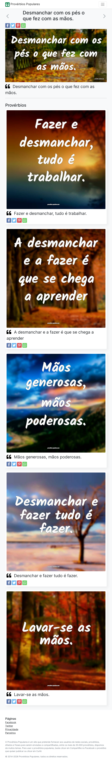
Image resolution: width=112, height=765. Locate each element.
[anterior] (7, 16)
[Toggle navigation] (103, 4)
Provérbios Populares (25, 4)
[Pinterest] (18, 25)
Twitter (9, 725)
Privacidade (11, 729)
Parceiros (10, 732)
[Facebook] (7, 25)
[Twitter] (12, 25)
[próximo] (104, 16)
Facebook (10, 722)
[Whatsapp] (23, 25)
